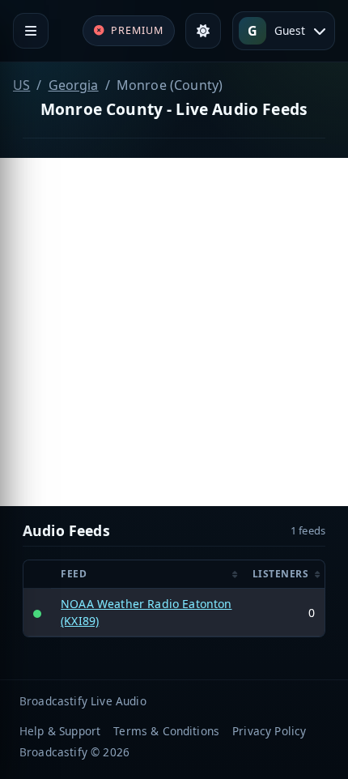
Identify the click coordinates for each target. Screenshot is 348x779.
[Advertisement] (174, 332)
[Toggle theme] (203, 31)
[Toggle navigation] (31, 31)
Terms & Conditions (166, 731)
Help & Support (59, 731)
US (21, 85)
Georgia (74, 85)
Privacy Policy (269, 731)
